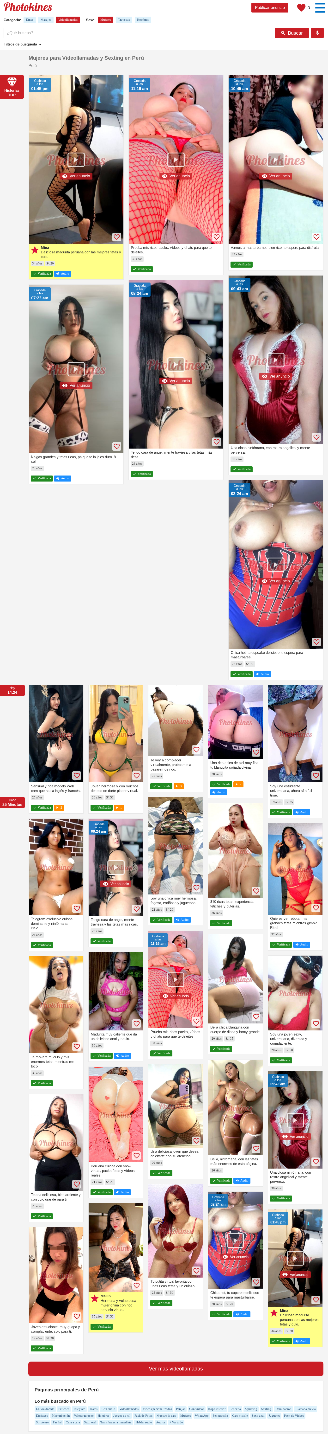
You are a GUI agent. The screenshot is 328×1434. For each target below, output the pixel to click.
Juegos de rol (121, 1415)
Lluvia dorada (45, 1409)
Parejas (180, 1409)
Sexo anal (258, 1415)
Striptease (42, 1422)
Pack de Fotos (143, 1415)
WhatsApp (202, 1415)
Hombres (143, 19)
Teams (93, 1409)
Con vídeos (196, 1409)
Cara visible (240, 1415)
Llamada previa (306, 1409)
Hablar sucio (144, 1422)
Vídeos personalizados (157, 1409)
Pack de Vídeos (294, 1415)
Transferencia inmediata (116, 1422)
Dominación (283, 1409)
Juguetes (274, 1415)
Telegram (79, 1409)
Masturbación (61, 1415)
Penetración (220, 1415)
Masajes (46, 19)
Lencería (235, 1409)
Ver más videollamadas (176, 1369)
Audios (160, 1422)
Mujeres (105, 19)
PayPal (57, 1422)
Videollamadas (68, 19)
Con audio (108, 1409)
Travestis (124, 19)
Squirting (251, 1409)
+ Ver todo (176, 1422)
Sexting (266, 1409)
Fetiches (63, 1409)
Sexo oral (90, 1422)
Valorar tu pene (84, 1415)
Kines (29, 19)
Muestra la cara (166, 1415)
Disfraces (42, 1415)
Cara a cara (73, 1422)
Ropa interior (216, 1409)
